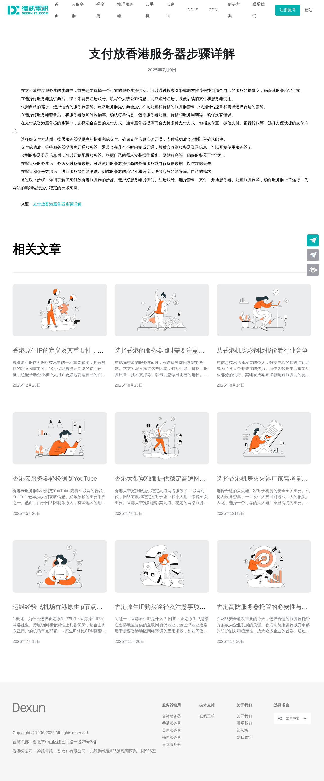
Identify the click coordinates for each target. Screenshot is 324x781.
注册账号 (288, 10)
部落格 (242, 730)
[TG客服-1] (313, 240)
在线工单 (207, 716)
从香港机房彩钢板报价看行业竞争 (262, 350)
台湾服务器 (171, 716)
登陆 (308, 10)
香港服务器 (171, 723)
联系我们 (244, 723)
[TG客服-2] (313, 255)
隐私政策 (244, 737)
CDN (213, 10)
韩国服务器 (171, 737)
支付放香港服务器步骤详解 (57, 204)
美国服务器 (171, 730)
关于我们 (244, 716)
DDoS (192, 10)
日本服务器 (171, 744)
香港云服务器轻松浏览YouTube (55, 478)
